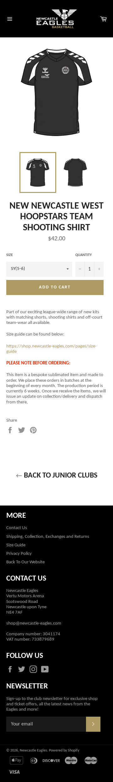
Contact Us (16, 528)
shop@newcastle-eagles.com (33, 623)
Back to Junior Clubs (59, 475)
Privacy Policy (19, 553)
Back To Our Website (25, 562)
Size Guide (15, 545)
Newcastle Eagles (33, 750)
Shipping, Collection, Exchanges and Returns (47, 536)
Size (9, 255)
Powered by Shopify (64, 750)
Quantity (83, 255)
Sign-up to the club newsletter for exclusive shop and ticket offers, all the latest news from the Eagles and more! (52, 704)
